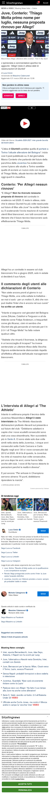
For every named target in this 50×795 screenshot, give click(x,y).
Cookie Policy (19, 779)
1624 (3, 727)
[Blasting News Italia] (15, 2)
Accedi (45, 3)
